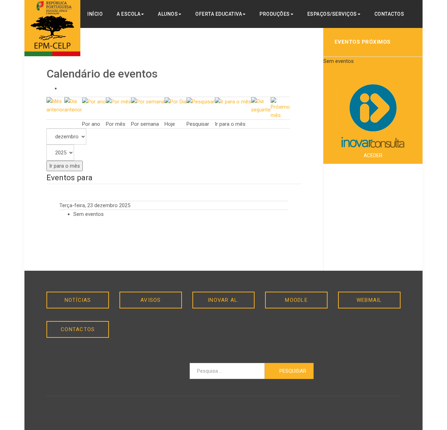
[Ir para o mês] (233, 101)
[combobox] (227, 371)
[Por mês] (118, 101)
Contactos (389, 14)
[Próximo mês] (280, 108)
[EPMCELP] (52, 28)
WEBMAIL (369, 300)
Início (95, 14)
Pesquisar (292, 371)
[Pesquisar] (200, 101)
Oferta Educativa (218, 14)
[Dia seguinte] (261, 105)
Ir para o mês (64, 166)
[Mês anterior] (55, 105)
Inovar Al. (223, 300)
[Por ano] (94, 101)
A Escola (128, 14)
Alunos (168, 14)
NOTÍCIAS (78, 300)
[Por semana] (147, 101)
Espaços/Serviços (332, 14)
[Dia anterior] (73, 105)
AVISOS (150, 300)
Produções (274, 14)
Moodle (296, 300)
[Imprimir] (62, 88)
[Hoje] (175, 101)
